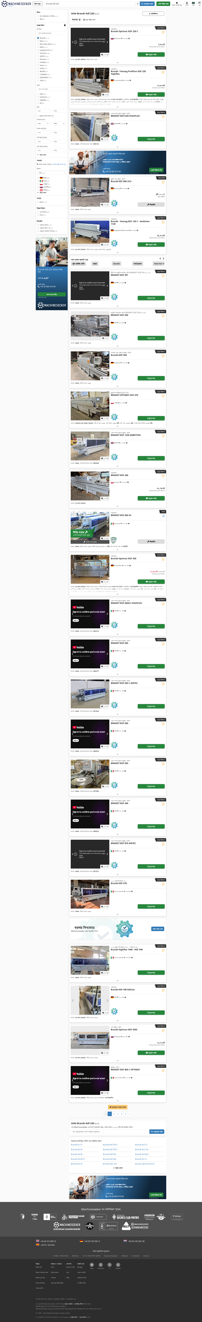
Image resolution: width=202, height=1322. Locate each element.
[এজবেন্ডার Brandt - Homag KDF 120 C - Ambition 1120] (90, 232)
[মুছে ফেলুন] (137, 4)
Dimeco (146, 1256)
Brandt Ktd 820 (141, 1154)
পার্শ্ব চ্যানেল (138, 263)
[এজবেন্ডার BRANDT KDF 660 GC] (90, 526)
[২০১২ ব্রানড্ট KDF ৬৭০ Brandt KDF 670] (90, 894)
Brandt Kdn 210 (110, 1164)
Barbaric (75, 1256)
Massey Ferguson (111, 1256)
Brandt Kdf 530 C (110, 1149)
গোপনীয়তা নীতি (73, 1317)
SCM (43, 80)
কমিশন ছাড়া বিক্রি (52, 294)
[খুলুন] (117, 62)
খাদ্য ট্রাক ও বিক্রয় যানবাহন (60, 1256)
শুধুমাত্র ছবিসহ (46, 225)
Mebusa (125, 1256)
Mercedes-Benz (48, 44)
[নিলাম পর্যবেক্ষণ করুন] (163, 516)
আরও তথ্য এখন (158, 929)
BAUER (44, 71)
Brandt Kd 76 (76, 1164)
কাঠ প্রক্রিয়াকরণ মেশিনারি (49, 16)
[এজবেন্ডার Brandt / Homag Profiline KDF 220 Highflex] (90, 82)
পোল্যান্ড (46, 184)
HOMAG (44, 62)
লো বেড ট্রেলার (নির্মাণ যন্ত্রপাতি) (91, 1256)
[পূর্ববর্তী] (73, 42)
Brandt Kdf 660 (109, 1159)
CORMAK (45, 74)
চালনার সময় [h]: (41, 128)
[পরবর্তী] (107, 42)
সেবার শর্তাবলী (82, 1317)
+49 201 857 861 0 (92, 1241)
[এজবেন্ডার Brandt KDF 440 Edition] (90, 1000)
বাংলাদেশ (59, 164)
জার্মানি (46, 178)
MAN (43, 47)
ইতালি (46, 181)
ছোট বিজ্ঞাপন (44, 212)
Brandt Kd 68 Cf (78, 1159)
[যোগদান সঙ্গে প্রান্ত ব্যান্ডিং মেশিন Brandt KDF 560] (90, 365)
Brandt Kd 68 (76, 1154)
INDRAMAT (45, 77)
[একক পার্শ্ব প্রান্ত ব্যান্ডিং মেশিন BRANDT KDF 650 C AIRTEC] (90, 694)
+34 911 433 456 (47, 1245)
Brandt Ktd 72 (141, 1144)
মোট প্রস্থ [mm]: (42, 146)
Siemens (44, 53)
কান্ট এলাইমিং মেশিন (78, 263)
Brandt (44, 38)
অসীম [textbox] (42, 173)
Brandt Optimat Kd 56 (144, 1164)
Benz (43, 41)
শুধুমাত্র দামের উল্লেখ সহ (46, 116)
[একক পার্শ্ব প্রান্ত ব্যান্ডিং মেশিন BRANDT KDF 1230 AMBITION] (90, 446)
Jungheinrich (46, 50)
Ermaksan (135, 1256)
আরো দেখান (118, 1168)
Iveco (43, 65)
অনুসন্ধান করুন (148, 3)
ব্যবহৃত (43, 202)
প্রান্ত (95, 263)
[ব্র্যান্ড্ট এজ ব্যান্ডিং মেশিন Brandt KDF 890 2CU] (90, 192)
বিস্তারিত (152, 204)
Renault (44, 59)
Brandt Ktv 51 (141, 1159)
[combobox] (51, 173)
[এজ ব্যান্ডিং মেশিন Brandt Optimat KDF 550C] (90, 1040)
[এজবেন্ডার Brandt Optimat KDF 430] (90, 569)
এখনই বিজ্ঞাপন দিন (156, 170)
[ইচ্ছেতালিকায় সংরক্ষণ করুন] (163, 32)
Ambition (45, 97)
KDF (43, 94)
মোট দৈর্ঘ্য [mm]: (42, 137)
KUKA (43, 68)
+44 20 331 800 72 (48, 1241)
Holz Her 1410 (160, 263)
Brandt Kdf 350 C (110, 1144)
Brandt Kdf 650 (109, 1154)
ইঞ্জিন (42, 19)
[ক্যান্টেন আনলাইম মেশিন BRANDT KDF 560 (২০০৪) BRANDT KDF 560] (90, 325)
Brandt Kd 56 (76, 1149)
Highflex (44, 100)
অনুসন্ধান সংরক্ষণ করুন (118, 1107)
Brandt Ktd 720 (141, 1149)
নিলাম (43, 215)
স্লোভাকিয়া (47, 187)
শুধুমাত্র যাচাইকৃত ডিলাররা (48, 231)
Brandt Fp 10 (76, 1144)
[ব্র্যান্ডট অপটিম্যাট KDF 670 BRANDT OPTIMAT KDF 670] (90, 406)
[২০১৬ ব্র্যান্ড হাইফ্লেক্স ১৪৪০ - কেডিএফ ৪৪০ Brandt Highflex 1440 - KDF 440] (90, 960)
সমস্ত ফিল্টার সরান (90, 20)
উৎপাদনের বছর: (41, 119)
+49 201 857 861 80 (136, 1241)
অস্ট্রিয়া (46, 190)
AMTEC (44, 56)
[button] (199, 4)
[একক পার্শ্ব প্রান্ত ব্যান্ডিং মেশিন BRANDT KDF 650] (90, 774)
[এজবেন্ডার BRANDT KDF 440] (90, 486)
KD (42, 103)
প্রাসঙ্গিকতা (154, 13)
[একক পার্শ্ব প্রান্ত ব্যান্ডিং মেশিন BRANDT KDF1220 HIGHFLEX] (90, 126)
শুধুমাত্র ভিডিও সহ (46, 228)
